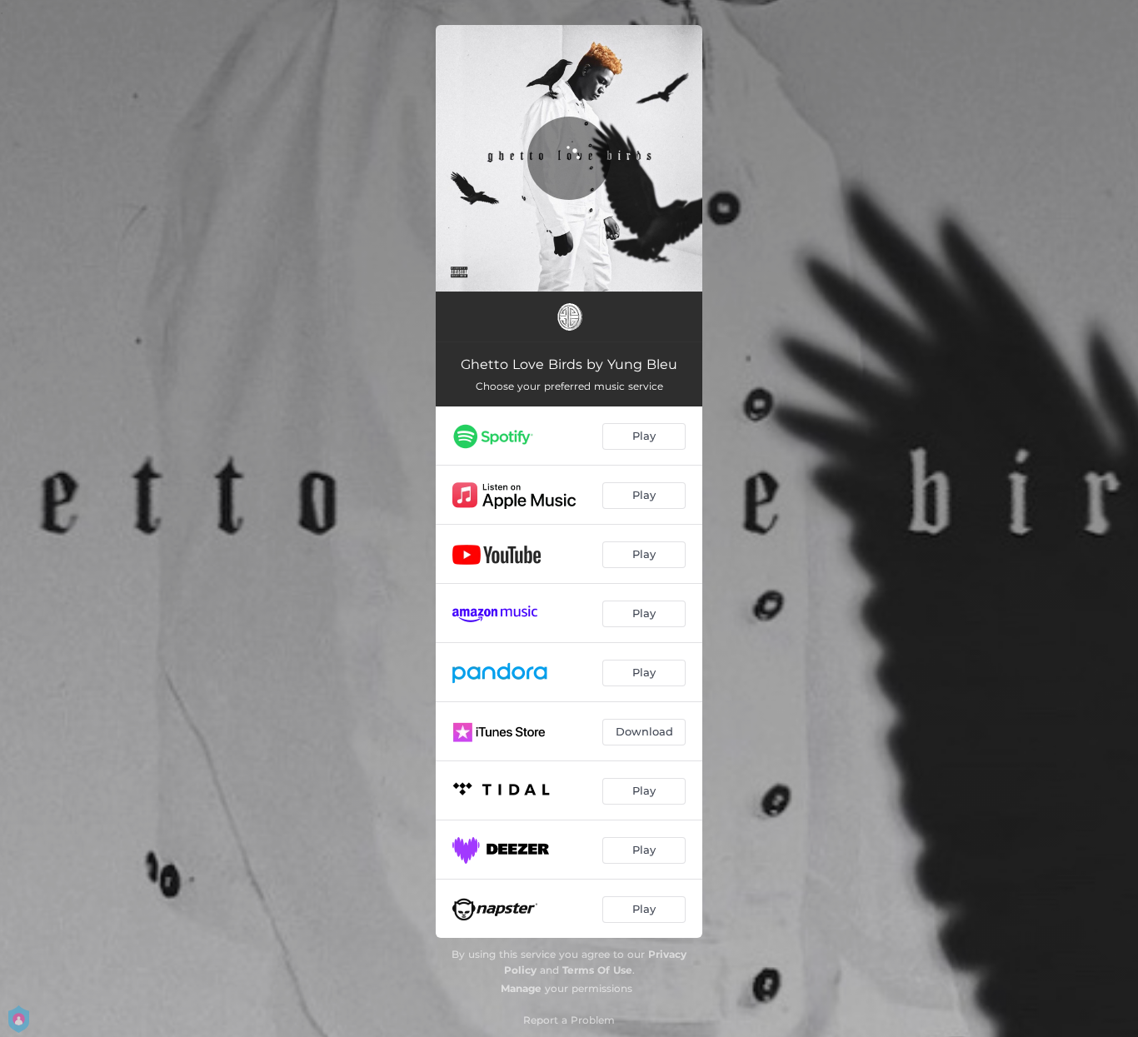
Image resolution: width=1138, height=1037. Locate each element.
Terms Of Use (597, 970)
